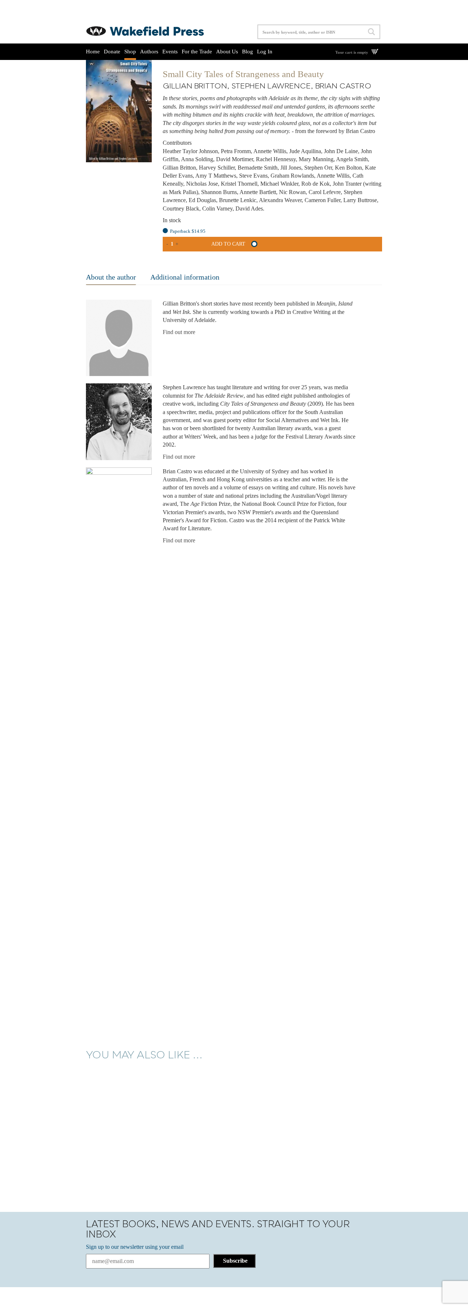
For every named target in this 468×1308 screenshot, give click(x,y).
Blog (247, 51)
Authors (149, 51)
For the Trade (197, 51)
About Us (227, 51)
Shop (130, 51)
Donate (112, 51)
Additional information (184, 277)
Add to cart (228, 244)
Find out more (179, 332)
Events (170, 51)
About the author (111, 277)
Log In (264, 51)
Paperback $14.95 (187, 231)
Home (93, 51)
